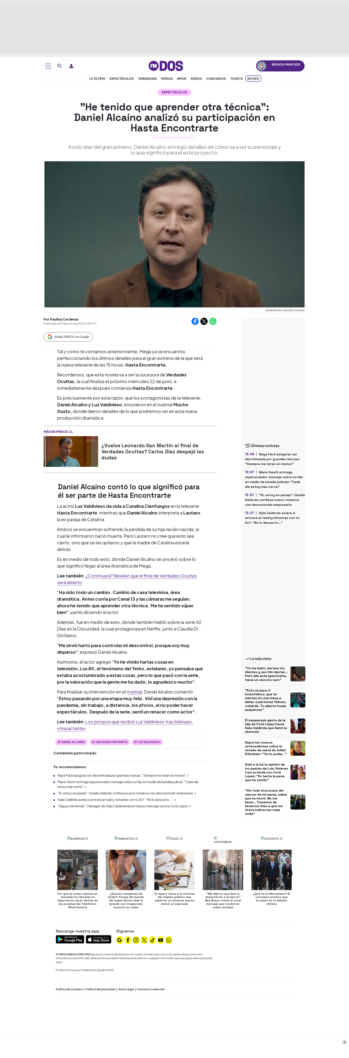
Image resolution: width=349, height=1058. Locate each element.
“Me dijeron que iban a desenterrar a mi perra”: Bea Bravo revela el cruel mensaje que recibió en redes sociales (223, 900)
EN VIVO (253, 78)
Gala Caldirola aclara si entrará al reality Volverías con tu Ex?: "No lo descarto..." (115, 799)
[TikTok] (152, 939)
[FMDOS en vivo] (261, 65)
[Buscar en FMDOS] (59, 66)
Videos (196, 78)
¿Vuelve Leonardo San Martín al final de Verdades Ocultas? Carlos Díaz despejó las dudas (152, 451)
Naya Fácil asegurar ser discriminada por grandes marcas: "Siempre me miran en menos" (121, 775)
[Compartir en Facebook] (195, 321)
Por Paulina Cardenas (61, 319)
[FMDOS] (166, 65)
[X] (144, 939)
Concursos (216, 78)
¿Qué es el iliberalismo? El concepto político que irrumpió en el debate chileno (271, 899)
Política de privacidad (100, 989)
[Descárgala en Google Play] (70, 939)
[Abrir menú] (48, 66)
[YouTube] (161, 939)
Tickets (236, 78)
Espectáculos (122, 78)
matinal (134, 692)
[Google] (120, 939)
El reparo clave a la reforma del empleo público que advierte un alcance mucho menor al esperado (175, 899)
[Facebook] (128, 939)
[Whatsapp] (169, 939)
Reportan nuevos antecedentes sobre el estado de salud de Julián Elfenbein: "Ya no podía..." (266, 748)
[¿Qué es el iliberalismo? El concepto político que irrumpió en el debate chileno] (271, 870)
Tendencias (147, 78)
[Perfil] (71, 66)
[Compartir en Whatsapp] (213, 321)
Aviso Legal (126, 989)
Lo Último (97, 78)
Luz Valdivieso (149, 742)
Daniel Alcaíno (73, 742)
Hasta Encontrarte (112, 742)
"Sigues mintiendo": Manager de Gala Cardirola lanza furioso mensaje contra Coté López (122, 806)
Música (167, 78)
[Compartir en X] (204, 321)
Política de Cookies (69, 989)
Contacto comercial (150, 989)
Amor (181, 78)
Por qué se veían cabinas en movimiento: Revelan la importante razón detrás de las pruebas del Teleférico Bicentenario (77, 900)
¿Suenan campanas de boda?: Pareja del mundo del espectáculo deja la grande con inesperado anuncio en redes (126, 900)
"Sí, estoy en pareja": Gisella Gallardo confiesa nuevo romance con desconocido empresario (125, 793)
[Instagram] (136, 939)
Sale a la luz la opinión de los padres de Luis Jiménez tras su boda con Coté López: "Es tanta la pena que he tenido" (266, 772)
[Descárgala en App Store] (98, 939)
